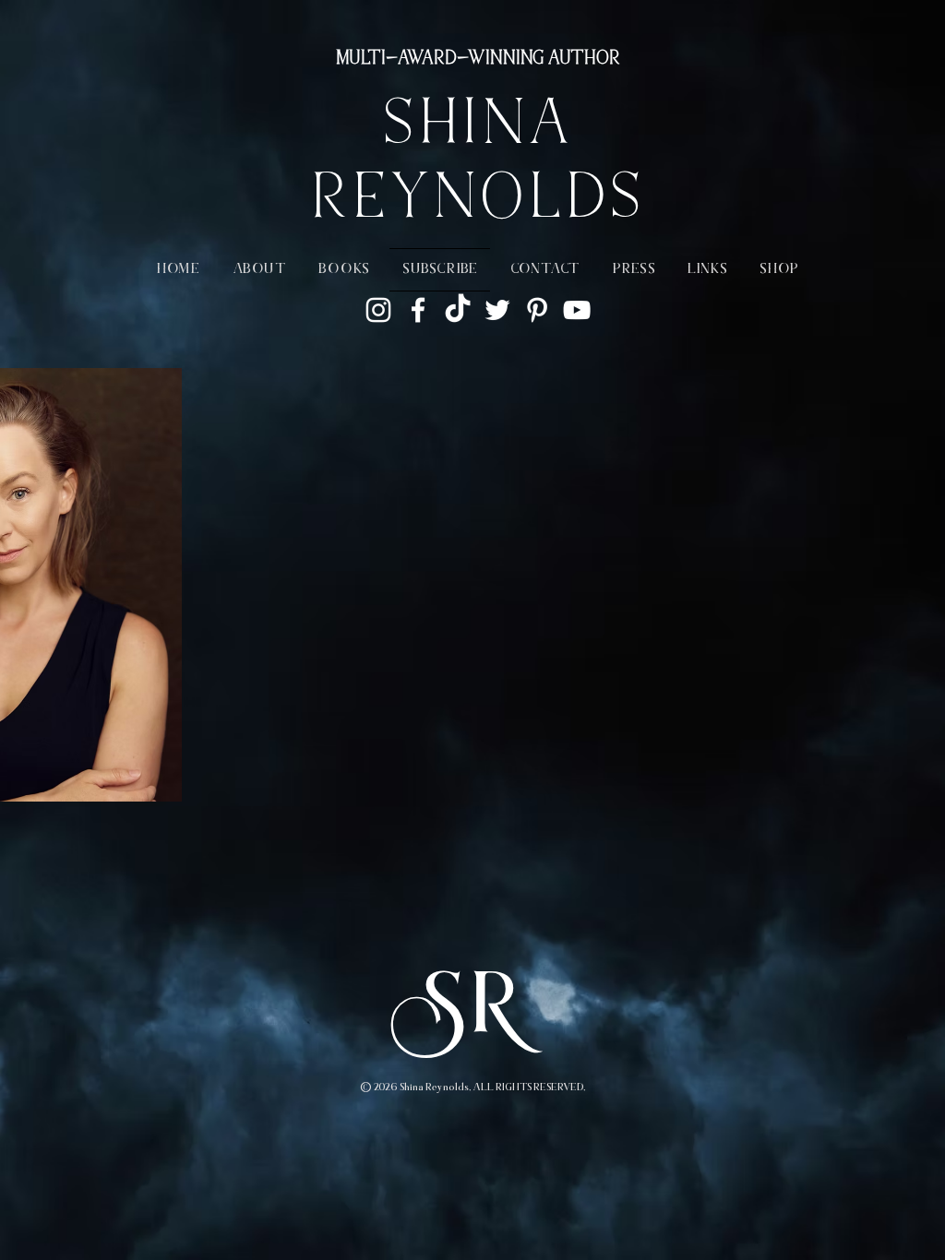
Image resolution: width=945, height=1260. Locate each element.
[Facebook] (418, 310)
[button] (259, 269)
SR (472, 1013)
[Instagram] (378, 310)
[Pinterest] (537, 310)
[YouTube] (576, 310)
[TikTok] (457, 310)
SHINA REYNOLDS (476, 166)
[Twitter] (497, 310)
